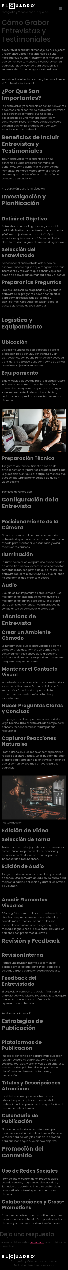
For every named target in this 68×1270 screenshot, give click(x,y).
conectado (37, 1242)
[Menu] (60, 8)
